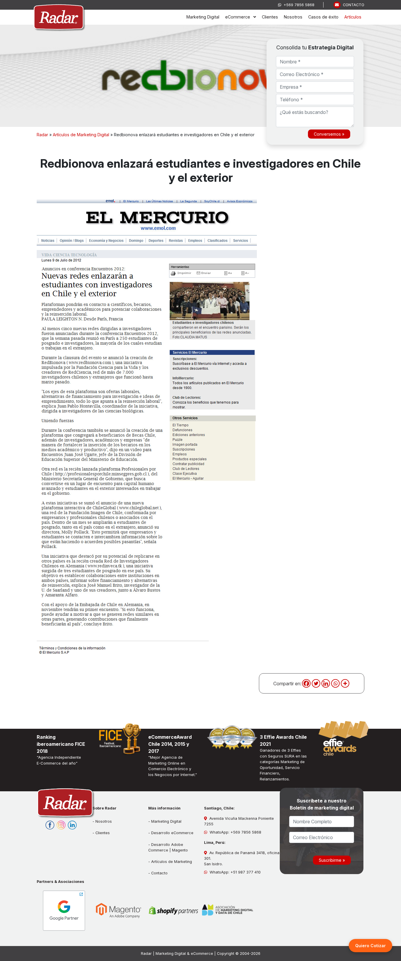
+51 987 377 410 (245, 872)
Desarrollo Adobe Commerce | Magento (168, 847)
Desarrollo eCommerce (172, 833)
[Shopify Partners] (173, 910)
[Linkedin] (325, 683)
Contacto (159, 873)
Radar (42, 134)
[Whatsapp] (335, 683)
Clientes (102, 833)
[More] (345, 683)
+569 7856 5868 (297, 5)
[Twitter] (316, 683)
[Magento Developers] (118, 910)
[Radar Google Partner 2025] (64, 910)
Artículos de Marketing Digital (81, 134)
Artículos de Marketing (171, 861)
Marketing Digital (166, 821)
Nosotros (103, 821)
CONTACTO (352, 5)
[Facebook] (306, 683)
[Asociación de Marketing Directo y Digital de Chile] (228, 910)
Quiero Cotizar (370, 945)
